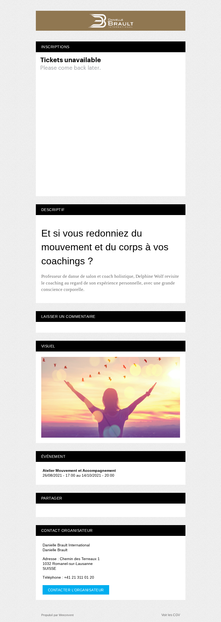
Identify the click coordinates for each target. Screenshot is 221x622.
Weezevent (66, 615)
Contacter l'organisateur (76, 590)
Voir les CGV (170, 615)
